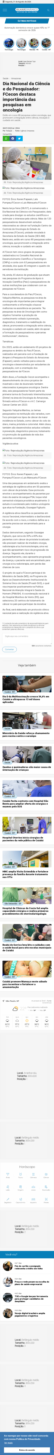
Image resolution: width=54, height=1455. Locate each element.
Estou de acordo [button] (27, 1450)
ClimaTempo (47, 1003)
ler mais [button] (8, 1443)
